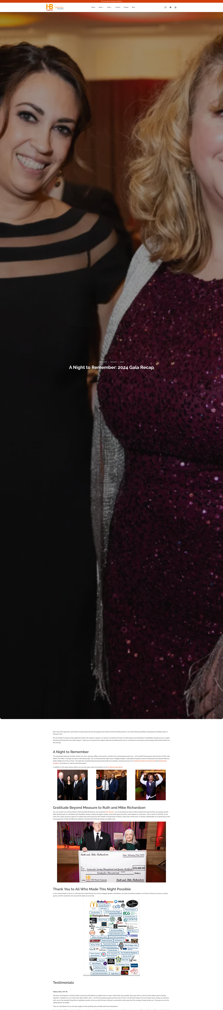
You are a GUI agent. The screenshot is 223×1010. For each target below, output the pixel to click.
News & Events (103, 362)
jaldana (122, 362)
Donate (126, 7)
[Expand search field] (165, 7)
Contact (117, 7)
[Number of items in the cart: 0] (175, 7)
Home (93, 7)
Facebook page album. (115, 767)
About (100, 7)
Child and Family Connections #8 (145, 761)
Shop (108, 7)
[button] (55, 785)
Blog (133, 7)
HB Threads (110, 812)
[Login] (170, 7)
